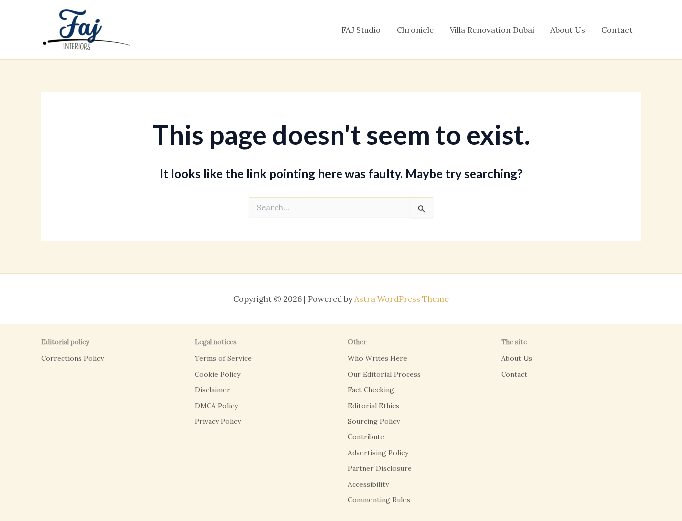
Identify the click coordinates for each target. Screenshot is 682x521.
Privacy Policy (218, 421)
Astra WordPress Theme (401, 299)
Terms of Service (223, 358)
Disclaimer (212, 389)
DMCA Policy (216, 405)
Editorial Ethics (373, 405)
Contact (617, 30)
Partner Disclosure (380, 468)
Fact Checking (371, 389)
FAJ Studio (361, 30)
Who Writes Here (377, 358)
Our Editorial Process (384, 374)
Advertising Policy (378, 452)
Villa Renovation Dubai (492, 30)
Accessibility (368, 484)
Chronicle (415, 30)
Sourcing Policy (374, 421)
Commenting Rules (379, 499)
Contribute (366, 436)
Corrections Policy (72, 358)
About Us (567, 30)
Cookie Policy (217, 374)
